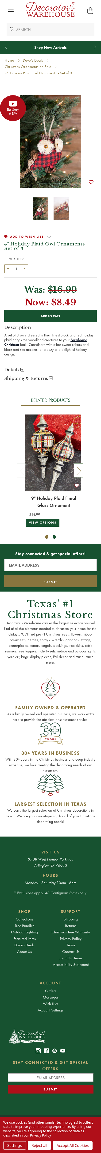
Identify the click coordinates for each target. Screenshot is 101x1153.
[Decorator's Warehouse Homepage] (51, 1035)
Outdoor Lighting (24, 932)
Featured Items (24, 938)
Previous (21, 470)
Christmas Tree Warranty (70, 932)
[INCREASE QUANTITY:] (24, 268)
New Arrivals (55, 47)
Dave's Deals (24, 945)
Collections (24, 919)
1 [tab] (47, 537)
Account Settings (50, 1010)
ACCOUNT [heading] (50, 983)
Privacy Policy (71, 938)
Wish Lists (50, 1003)
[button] (10, 10)
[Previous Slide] (6, 47)
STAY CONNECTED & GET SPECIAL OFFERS (50, 1065)
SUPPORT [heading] (71, 911)
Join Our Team (70, 957)
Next (78, 470)
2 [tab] (54, 537)
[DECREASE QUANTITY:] (8, 268)
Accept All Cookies (73, 1145)
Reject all (39, 1145)
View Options (43, 523)
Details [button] (12, 369)
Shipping (71, 919)
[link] (38, 1050)
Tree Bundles (24, 925)
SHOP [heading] (24, 911)
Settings (14, 1145)
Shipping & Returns (26, 378)
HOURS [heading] (50, 875)
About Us (24, 951)
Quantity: (16, 259)
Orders (50, 990)
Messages (50, 997)
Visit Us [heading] (50, 852)
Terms (70, 945)
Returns (70, 925)
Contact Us (70, 951)
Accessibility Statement (71, 964)
